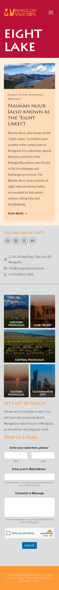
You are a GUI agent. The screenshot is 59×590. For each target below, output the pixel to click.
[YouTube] (32, 240)
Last (43, 461)
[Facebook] (7, 240)
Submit (29, 545)
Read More (17, 213)
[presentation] (29, 76)
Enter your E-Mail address (29, 469)
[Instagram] (15, 240)
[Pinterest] (24, 240)
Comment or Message (29, 493)
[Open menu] (51, 12)
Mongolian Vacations (31, 575)
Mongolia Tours (29, 580)
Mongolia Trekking (39, 578)
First (16, 461)
